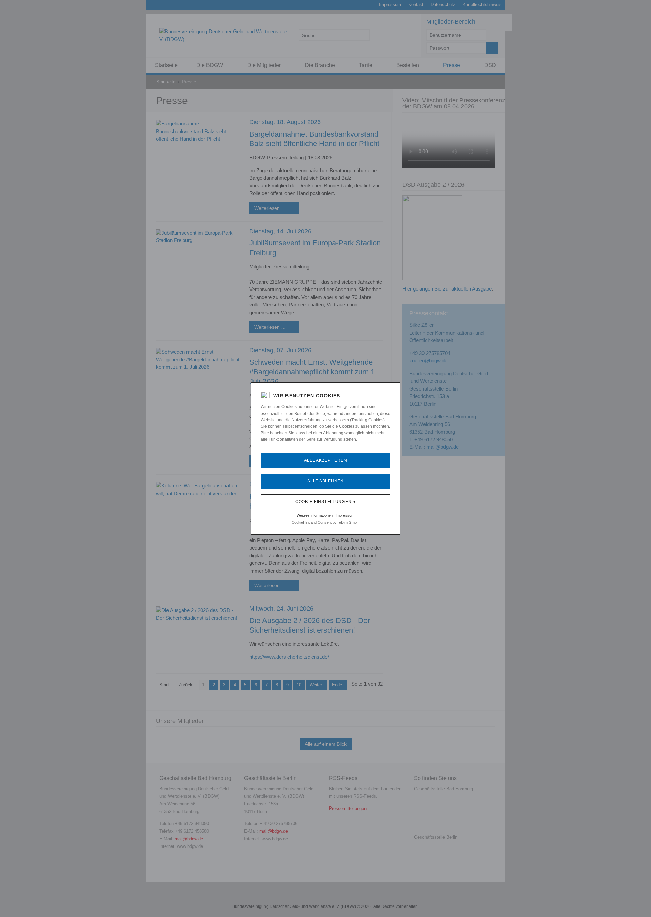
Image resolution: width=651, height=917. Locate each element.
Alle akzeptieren (325, 460)
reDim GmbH (348, 522)
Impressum (345, 515)
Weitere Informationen (315, 515)
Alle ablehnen (325, 481)
